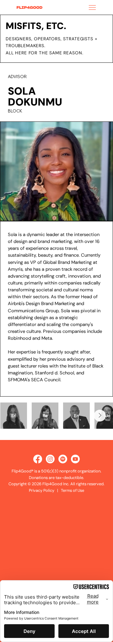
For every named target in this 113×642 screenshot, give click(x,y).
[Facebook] (37, 459)
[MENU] (91, 7)
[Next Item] (100, 416)
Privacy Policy (41, 490)
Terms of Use (72, 490)
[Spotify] (62, 459)
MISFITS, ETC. (36, 26)
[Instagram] (50, 459)
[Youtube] (75, 459)
